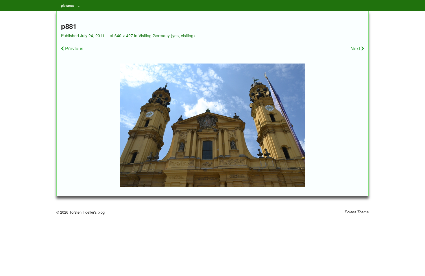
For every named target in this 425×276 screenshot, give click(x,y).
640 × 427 (123, 35)
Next (355, 48)
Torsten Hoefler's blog (86, 212)
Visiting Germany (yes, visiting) (166, 35)
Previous (73, 48)
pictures (67, 5)
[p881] (212, 125)
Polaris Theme (357, 212)
